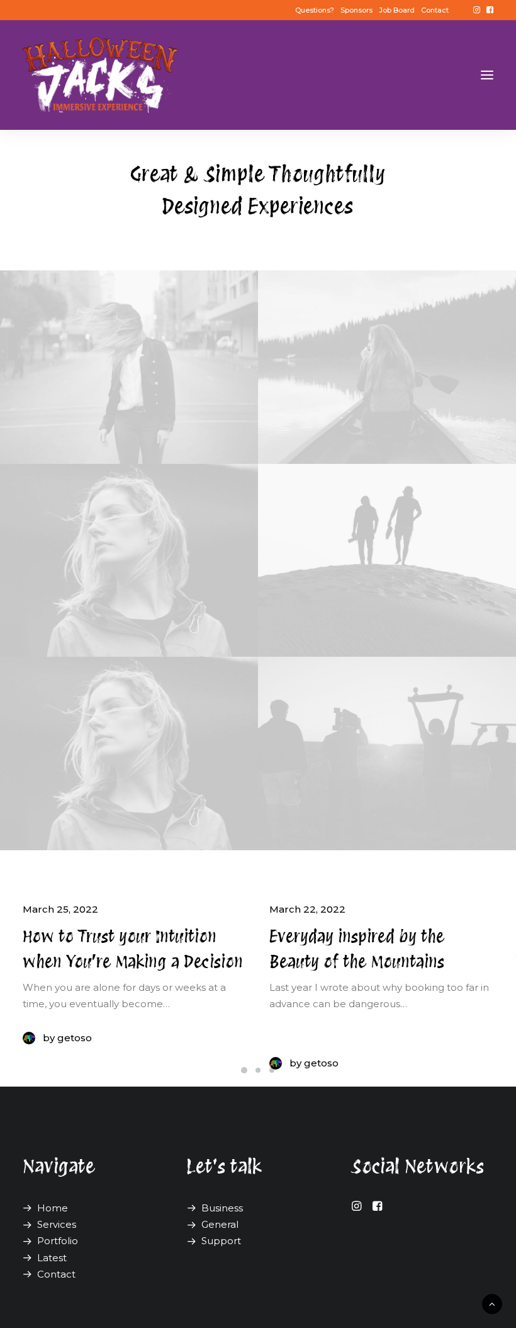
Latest (52, 1258)
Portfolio (57, 1241)
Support (221, 1241)
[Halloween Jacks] (100, 75)
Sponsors (356, 10)
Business (222, 1208)
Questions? (314, 10)
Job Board (397, 10)
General (219, 1224)
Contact (435, 10)
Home (52, 1208)
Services (56, 1224)
